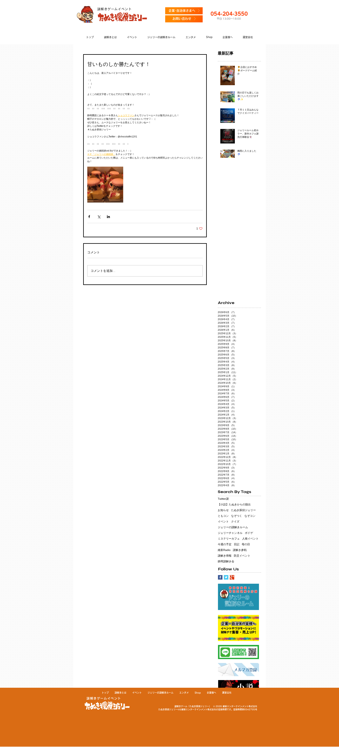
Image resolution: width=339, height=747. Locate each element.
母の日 (246, 544)
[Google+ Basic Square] (232, 577)
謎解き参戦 (240, 550)
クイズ (235, 521)
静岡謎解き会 (226, 561)
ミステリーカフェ (229, 538)
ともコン (223, 515)
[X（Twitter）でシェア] (99, 216)
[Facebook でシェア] (89, 216)
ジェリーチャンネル (230, 532)
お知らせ (223, 510)
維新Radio (224, 550)
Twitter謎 (223, 498)
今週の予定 (224, 544)
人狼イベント (250, 538)
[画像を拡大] (105, 185)
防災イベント (242, 555)
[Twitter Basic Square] (226, 577)
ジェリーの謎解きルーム (233, 527)
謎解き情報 (224, 555)
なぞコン (249, 515)
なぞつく (236, 515)
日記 (236, 544)
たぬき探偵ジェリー (243, 510)
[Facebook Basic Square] (220, 577)
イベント (223, 521)
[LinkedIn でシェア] (108, 216)
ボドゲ (249, 532)
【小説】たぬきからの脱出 (234, 504)
